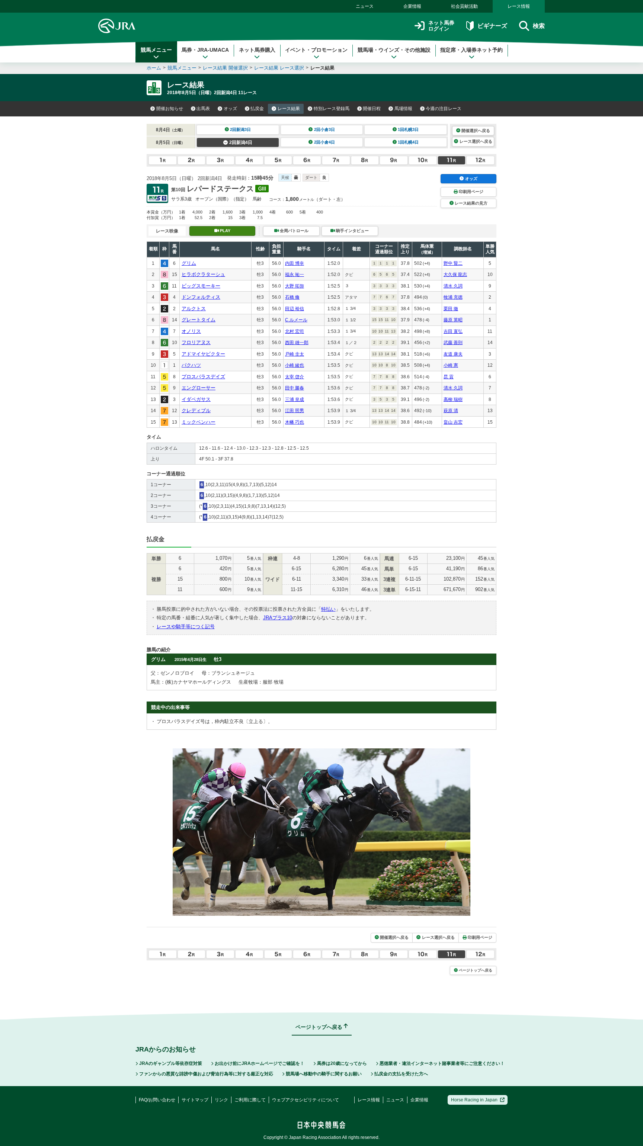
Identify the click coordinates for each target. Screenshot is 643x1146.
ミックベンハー (198, 422)
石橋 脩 (292, 297)
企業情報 (412, 6)
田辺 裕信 (294, 308)
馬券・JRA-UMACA (205, 50)
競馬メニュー (156, 50)
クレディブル (196, 410)
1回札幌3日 (408, 129)
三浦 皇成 (294, 399)
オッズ (230, 108)
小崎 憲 (451, 365)
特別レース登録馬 (331, 108)
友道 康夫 (453, 354)
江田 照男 (294, 410)
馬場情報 (403, 108)
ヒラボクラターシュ (203, 274)
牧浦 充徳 (453, 297)
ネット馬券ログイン (441, 26)
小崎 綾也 (294, 365)
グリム (189, 263)
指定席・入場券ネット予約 (471, 50)
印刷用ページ (471, 191)
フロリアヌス (196, 342)
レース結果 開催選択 (225, 68)
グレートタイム (198, 319)
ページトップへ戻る (475, 970)
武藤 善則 (453, 342)
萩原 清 (451, 410)
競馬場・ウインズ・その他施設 (394, 50)
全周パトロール (294, 230)
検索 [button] (539, 26)
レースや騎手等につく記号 (186, 626)
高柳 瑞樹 (453, 399)
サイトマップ (195, 1099)
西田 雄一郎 (296, 342)
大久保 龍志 (455, 274)
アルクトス (194, 308)
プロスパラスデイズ (203, 376)
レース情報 (519, 6)
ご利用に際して (250, 1099)
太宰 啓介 (294, 376)
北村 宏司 (294, 331)
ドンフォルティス (201, 297)
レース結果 (289, 108)
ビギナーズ (492, 26)
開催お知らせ (169, 108)
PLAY (225, 230)
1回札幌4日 (408, 142)
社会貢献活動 (464, 6)
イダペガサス (196, 399)
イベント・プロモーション (316, 50)
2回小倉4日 (324, 142)
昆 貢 (449, 376)
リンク (221, 1099)
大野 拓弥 (294, 286)
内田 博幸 (294, 263)
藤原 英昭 (453, 319)
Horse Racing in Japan (474, 1099)
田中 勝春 (294, 388)
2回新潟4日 (240, 142)
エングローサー (198, 388)
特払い (328, 609)
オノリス (191, 331)
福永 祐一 (294, 274)
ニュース (365, 6)
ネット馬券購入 (257, 50)
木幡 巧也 (294, 422)
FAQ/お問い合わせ (157, 1099)
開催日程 (372, 108)
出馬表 (203, 108)
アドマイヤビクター (203, 354)
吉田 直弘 (453, 331)
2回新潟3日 (240, 129)
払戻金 (257, 108)
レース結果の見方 (471, 203)
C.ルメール (296, 319)
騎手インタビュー (352, 230)
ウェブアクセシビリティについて (305, 1099)
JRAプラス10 (277, 617)
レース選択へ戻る (476, 141)
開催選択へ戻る (475, 130)
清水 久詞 (453, 286)
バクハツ (191, 365)
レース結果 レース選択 (279, 68)
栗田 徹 (451, 308)
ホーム (154, 68)
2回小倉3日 (324, 129)
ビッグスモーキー (201, 286)
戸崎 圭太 (294, 354)
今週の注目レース (443, 108)
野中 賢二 (453, 263)
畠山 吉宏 (453, 422)
